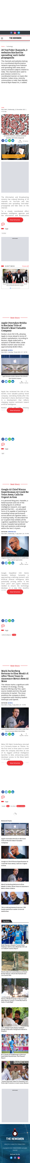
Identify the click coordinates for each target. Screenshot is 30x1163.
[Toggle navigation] (1, 38)
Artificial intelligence (6, 635)
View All (25, 266)
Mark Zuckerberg (21, 806)
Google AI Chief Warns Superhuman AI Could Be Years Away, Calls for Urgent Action (14, 863)
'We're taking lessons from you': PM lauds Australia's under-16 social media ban (13, 909)
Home (3, 46)
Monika (10, 350)
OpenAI (3, 806)
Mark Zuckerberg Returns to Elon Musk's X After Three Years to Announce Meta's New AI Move (15, 886)
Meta (8, 806)
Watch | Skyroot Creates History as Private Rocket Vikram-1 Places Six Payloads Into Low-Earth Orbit (14, 973)
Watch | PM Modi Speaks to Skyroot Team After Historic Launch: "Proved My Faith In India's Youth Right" (14, 1000)
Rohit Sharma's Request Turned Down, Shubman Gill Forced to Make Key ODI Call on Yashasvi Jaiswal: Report (14, 946)
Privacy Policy (21, 1144)
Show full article (15, 220)
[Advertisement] (15, 15)
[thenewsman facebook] (11, 32)
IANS (2, 107)
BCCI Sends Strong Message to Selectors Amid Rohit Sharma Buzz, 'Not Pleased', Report (13, 1056)
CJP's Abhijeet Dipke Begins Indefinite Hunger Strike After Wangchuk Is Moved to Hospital (14, 1029)
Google (14, 635)
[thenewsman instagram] (15, 32)
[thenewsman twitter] (19, 32)
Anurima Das (12, 531)
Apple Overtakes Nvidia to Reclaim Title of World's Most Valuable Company (13, 840)
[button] (26, 35)
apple (3, 453)
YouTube (4, 233)
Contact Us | (14, 1144)
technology (9, 46)
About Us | (7, 1144)
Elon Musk (13, 806)
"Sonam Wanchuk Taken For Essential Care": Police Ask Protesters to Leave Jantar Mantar (14, 1082)
